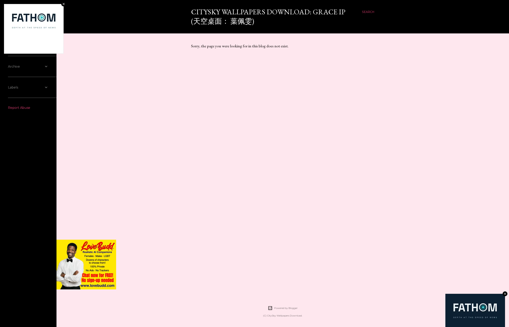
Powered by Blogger (286, 308)
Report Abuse (19, 108)
